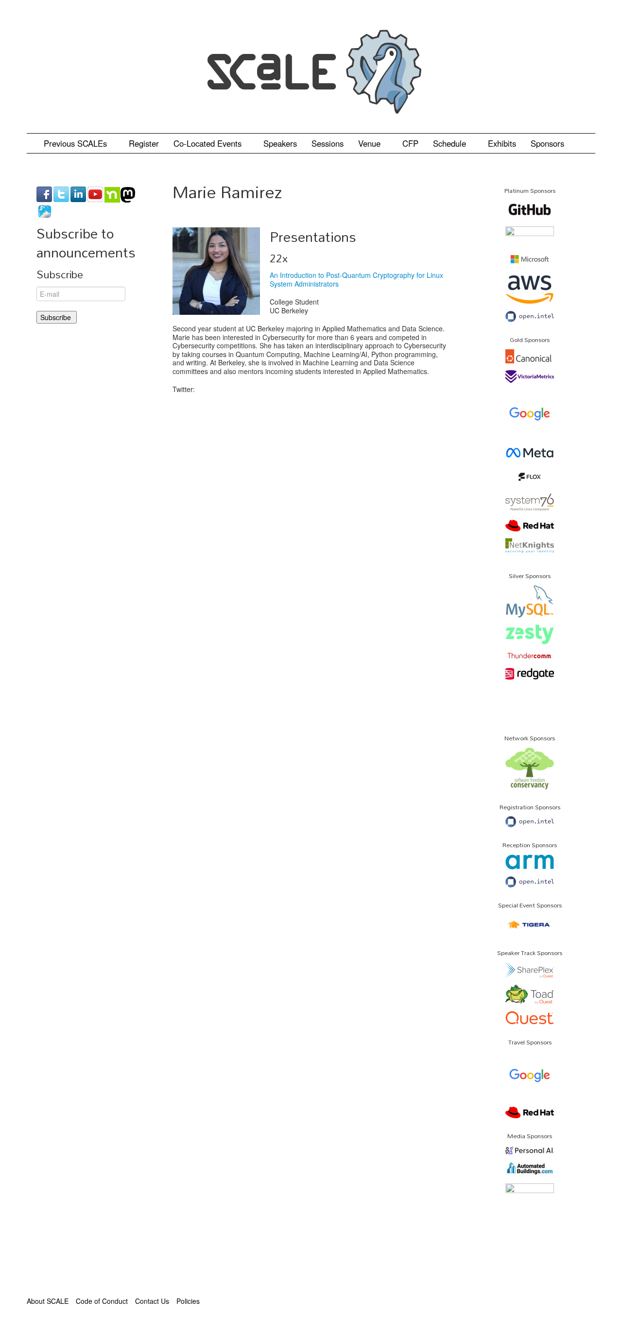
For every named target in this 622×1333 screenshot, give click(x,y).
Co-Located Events (208, 143)
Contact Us (152, 1301)
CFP (410, 143)
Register (144, 143)
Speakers (280, 143)
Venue (370, 143)
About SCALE (48, 1301)
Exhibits (502, 143)
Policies (188, 1301)
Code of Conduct (102, 1301)
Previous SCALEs (76, 143)
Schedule (450, 143)
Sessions (327, 143)
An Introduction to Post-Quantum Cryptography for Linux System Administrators (356, 279)
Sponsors (547, 143)
